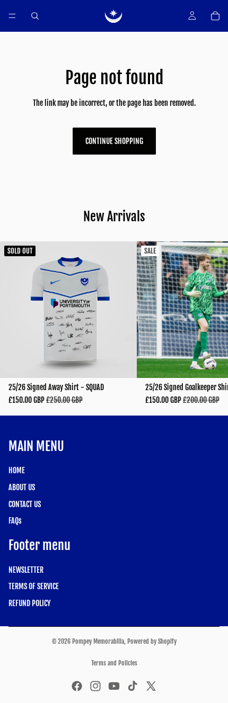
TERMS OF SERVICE (33, 586)
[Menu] (12, 16)
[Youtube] (114, 686)
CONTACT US (24, 504)
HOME (16, 470)
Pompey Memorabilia (98, 641)
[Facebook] (77, 686)
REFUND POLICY (29, 603)
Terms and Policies (114, 663)
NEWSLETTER (25, 569)
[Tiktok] (132, 686)
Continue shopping (114, 141)
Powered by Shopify (152, 641)
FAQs (15, 520)
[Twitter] (151, 686)
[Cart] (215, 16)
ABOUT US (21, 487)
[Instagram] (95, 686)
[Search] (35, 16)
